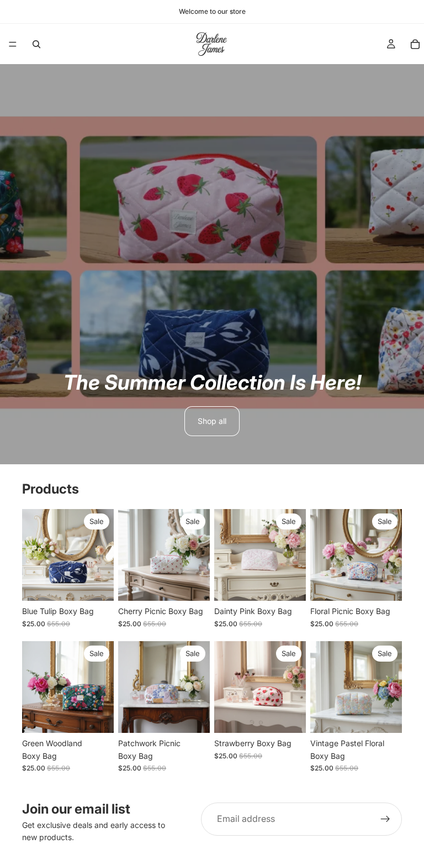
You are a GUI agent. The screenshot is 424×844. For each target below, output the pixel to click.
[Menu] (12, 44)
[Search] (36, 44)
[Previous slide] (34, 555)
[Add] (97, 584)
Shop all (212, 421)
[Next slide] (101, 555)
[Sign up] (385, 819)
